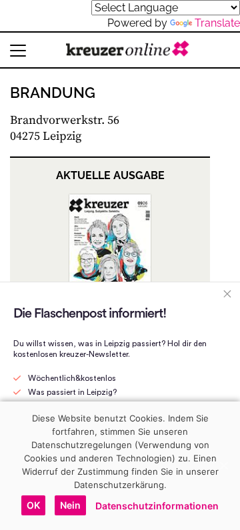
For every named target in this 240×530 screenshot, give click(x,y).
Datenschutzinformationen (157, 505)
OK (33, 505)
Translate (217, 23)
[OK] (223, 465)
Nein (70, 505)
